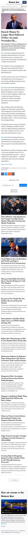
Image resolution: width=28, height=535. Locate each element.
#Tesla (10, 164)
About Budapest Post (6, 532)
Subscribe (23, 185)
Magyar (25, 6)
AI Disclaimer (16, 532)
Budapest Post (14, 2)
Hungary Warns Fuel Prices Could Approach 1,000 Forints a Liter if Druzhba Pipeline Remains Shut (14, 10)
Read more (4, 170)
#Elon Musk (4, 164)
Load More (14, 480)
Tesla (12, 66)
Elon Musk (4, 53)
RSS (4, 526)
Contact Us (22, 530)
